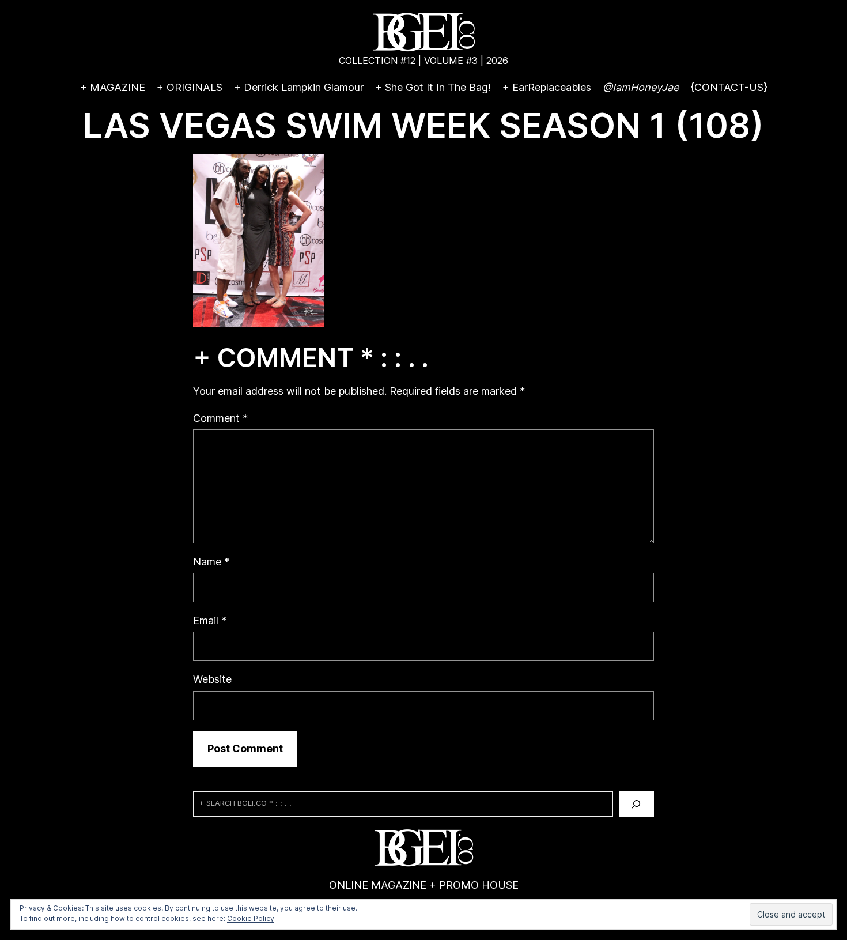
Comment (220, 418)
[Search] (636, 804)
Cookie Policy (250, 918)
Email (209, 620)
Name (211, 562)
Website (212, 679)
